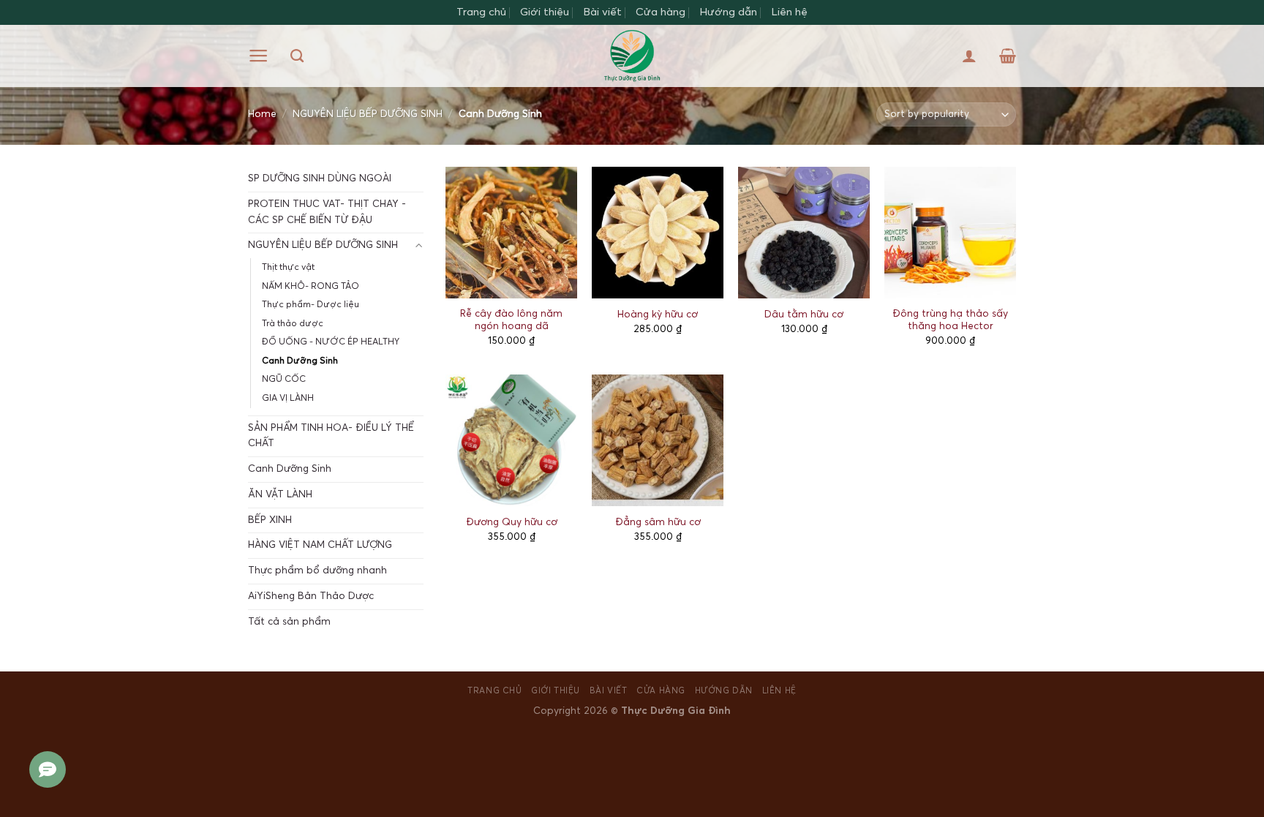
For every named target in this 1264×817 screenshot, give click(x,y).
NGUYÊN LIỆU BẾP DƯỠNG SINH (368, 114)
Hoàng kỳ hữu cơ (657, 314)
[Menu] (258, 55)
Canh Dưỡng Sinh (300, 361)
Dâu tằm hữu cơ (803, 314)
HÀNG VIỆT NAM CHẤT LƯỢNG (320, 545)
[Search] (297, 56)
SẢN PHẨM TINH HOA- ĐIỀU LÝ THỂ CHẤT (331, 436)
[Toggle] (419, 246)
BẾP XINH (270, 520)
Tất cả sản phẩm (289, 622)
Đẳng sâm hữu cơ (658, 522)
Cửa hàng (660, 12)
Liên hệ (789, 12)
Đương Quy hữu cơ (511, 522)
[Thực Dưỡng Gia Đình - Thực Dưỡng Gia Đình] (632, 56)
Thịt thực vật (288, 267)
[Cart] (1007, 55)
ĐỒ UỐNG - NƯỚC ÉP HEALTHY (330, 342)
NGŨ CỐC (284, 379)
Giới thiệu (544, 12)
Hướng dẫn (728, 12)
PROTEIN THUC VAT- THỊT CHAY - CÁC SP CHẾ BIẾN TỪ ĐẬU (327, 212)
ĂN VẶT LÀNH (280, 494)
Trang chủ (481, 12)
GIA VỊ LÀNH (288, 398)
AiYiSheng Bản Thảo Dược (311, 596)
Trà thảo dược (292, 323)
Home (262, 114)
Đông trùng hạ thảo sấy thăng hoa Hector (950, 320)
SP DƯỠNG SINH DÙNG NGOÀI (319, 178)
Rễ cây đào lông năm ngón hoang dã (511, 320)
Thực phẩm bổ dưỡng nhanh (317, 570)
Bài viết (602, 12)
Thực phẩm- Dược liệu (310, 304)
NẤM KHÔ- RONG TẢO (310, 286)
